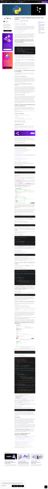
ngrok (33, 34)
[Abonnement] (7, 67)
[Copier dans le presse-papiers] (34, 47)
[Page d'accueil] (5, 0)
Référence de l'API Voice (21, 436)
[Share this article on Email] (10, 18)
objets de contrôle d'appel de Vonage (29, 43)
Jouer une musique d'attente (18, 32)
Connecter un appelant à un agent (19, 31)
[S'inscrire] (7, 49)
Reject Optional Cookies (21, 486)
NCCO (25, 286)
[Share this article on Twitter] (6, 18)
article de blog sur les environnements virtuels (26, 212)
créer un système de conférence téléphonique (23, 427)
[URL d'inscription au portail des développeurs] (33, 133)
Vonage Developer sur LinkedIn (28, 445)
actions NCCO (28, 44)
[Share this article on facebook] (4, 18)
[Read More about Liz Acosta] (7, 30)
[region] (13, 484)
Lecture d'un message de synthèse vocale (20, 30)
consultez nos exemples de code (18, 249)
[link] (2, 2)
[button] (39, 0)
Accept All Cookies (14, 486)
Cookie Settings (4, 485)
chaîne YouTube (25, 444)
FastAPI (15, 86)
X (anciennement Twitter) (22, 443)
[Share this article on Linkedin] (7, 18)
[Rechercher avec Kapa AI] (31, 2)
